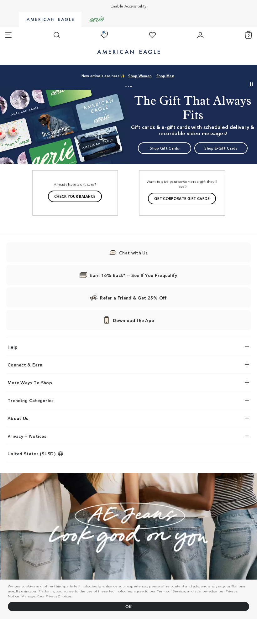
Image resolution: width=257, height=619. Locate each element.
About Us (18, 418)
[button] (126, 86)
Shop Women (140, 75)
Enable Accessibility (129, 5)
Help (13, 347)
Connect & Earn (25, 364)
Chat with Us (133, 252)
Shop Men (165, 75)
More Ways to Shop (30, 382)
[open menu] (8, 35)
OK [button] (128, 606)
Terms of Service (171, 590)
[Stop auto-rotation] (251, 84)
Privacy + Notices (27, 436)
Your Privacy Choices (54, 595)
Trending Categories (31, 400)
